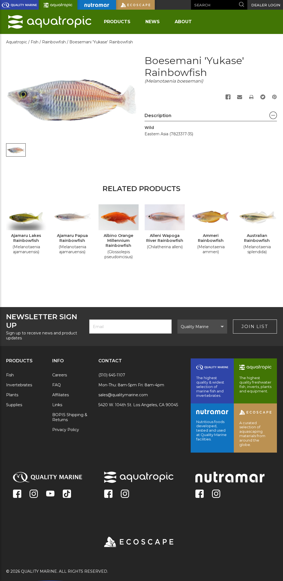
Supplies (14, 404)
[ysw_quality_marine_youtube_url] (50, 494)
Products (117, 21)
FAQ (56, 384)
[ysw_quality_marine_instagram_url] (34, 494)
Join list (255, 326)
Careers (59, 375)
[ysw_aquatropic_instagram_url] (125, 494)
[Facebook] (228, 96)
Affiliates (60, 394)
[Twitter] (262, 96)
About (183, 21)
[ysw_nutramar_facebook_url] (199, 494)
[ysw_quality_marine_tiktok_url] (67, 494)
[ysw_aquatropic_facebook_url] (108, 494)
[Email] (239, 96)
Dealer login (265, 5)
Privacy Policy (65, 429)
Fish (10, 375)
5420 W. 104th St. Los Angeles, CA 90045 (138, 404)
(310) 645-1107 (111, 375)
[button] (211, 117)
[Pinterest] (274, 96)
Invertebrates (19, 384)
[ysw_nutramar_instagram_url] (216, 494)
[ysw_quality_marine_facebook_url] (17, 494)
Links (57, 404)
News (152, 21)
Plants (12, 394)
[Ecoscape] (131, 542)
